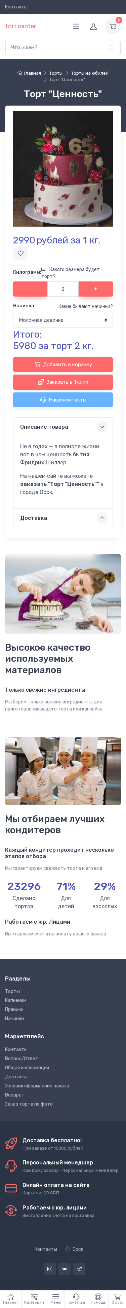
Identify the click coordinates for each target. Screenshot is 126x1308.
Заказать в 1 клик (67, 382)
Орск (78, 1249)
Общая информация (27, 1068)
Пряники (14, 1009)
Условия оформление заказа (37, 1086)
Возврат (15, 1095)
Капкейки (15, 1000)
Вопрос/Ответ (21, 1059)
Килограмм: (27, 272)
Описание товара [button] (44, 427)
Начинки (14, 1019)
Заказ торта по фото (29, 1104)
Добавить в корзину (67, 364)
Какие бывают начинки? (85, 306)
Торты (12, 991)
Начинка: (24, 306)
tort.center (20, 26)
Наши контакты (67, 400)
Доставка (16, 1077)
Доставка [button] (33, 518)
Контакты (16, 7)
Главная (32, 73)
